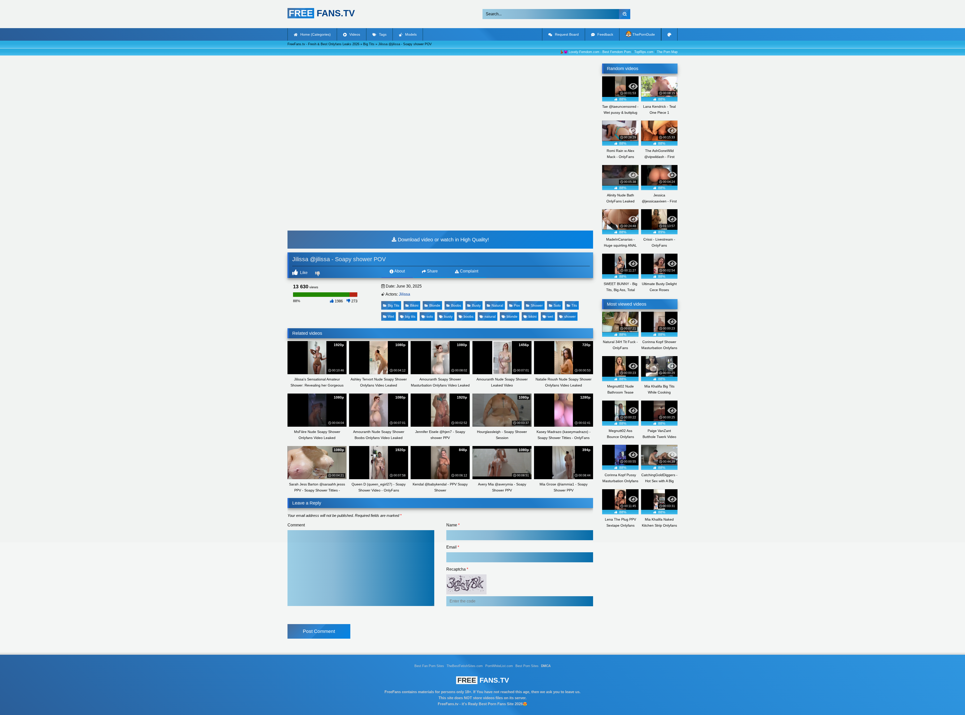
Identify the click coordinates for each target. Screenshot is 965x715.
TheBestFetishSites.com (465, 666)
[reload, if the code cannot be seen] (466, 593)
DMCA (546, 666)
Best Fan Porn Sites (429, 666)
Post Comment (319, 631)
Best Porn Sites (527, 666)
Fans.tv (483, 680)
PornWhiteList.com (499, 666)
